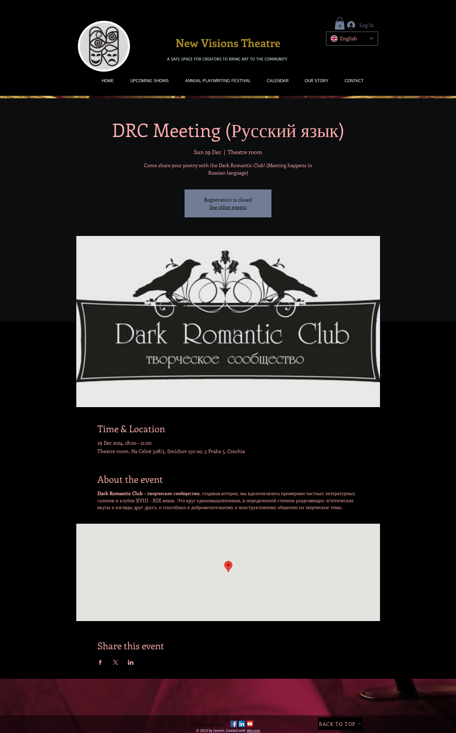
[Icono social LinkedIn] (242, 724)
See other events (228, 207)
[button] (339, 23)
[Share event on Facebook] (100, 662)
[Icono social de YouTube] (250, 724)
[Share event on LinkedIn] (131, 662)
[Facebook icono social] (233, 724)
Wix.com (253, 730)
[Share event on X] (115, 662)
